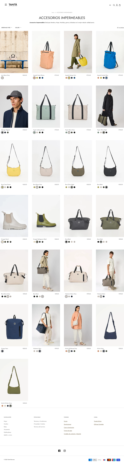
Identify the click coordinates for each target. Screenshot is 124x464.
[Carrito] (119, 5)
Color (17, 27)
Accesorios (7, 429)
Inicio (53, 12)
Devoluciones (67, 424)
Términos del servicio (39, 427)
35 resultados (120, 28)
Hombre (6, 424)
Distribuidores (7, 432)
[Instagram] (64, 451)
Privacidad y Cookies (39, 424)
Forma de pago (68, 431)
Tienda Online (97, 421)
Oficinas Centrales (99, 424)
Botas (5, 427)
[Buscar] (114, 5)
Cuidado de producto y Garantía (72, 434)
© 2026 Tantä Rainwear (9, 459)
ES (110, 5)
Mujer (5, 421)
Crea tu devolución (69, 427)
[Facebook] (59, 451)
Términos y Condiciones (40, 421)
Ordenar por (5, 27)
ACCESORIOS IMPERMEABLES (64, 12)
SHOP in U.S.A (8, 435)
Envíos (65, 421)
